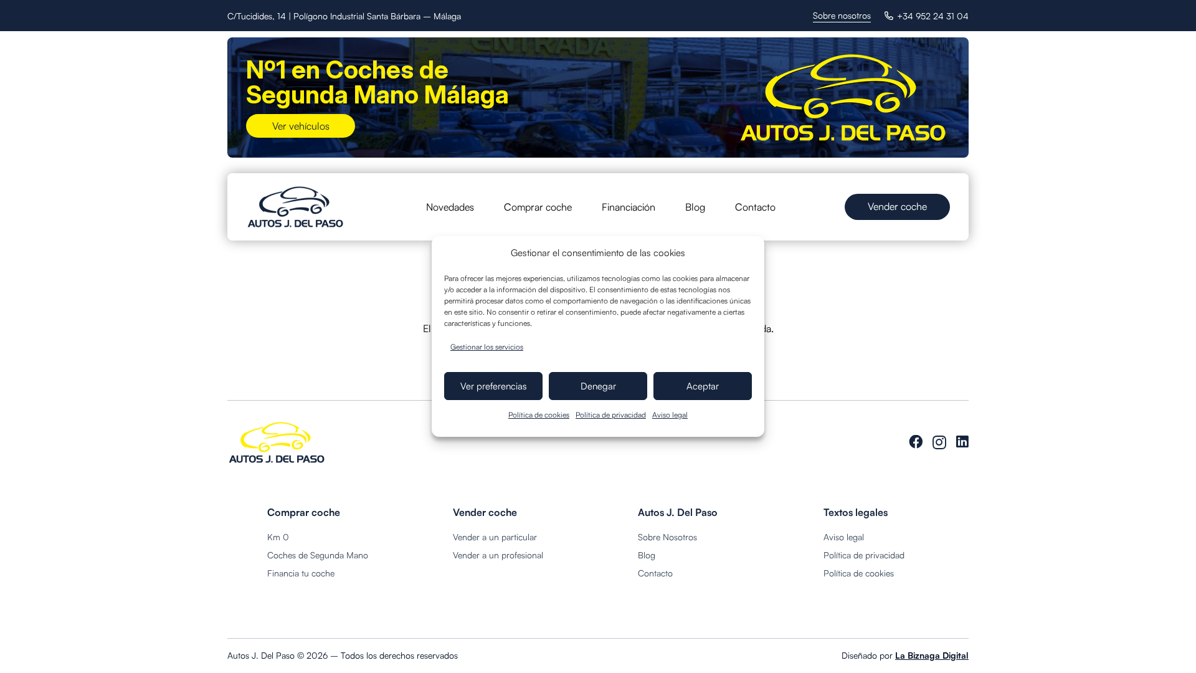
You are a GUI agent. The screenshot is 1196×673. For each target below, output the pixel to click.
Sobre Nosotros (667, 537)
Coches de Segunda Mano (317, 555)
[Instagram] (939, 443)
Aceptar (702, 386)
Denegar (598, 386)
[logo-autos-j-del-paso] (295, 206)
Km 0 (278, 537)
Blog (646, 555)
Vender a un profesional (498, 555)
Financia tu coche (301, 573)
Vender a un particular (495, 537)
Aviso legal (670, 414)
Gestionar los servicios (486, 346)
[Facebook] (916, 442)
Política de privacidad (611, 414)
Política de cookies (538, 414)
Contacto (655, 573)
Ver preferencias (493, 386)
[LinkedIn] (962, 442)
